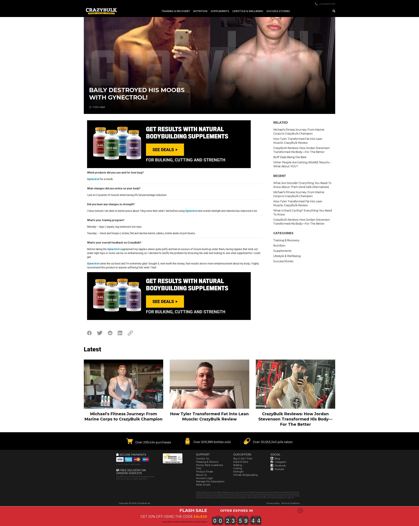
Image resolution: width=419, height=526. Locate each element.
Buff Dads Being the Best (290, 157)
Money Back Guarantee (209, 465)
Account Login (204, 478)
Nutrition (200, 11)
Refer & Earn (203, 484)
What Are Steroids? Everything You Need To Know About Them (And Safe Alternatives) (302, 185)
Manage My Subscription (210, 481)
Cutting (237, 468)
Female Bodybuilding (245, 474)
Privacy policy (273, 503)
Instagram (280, 462)
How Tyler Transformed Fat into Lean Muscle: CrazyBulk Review (297, 140)
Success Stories (278, 11)
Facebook (280, 465)
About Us (201, 474)
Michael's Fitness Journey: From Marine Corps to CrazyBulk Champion (298, 131)
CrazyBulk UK (143, 503)
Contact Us (202, 458)
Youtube (279, 469)
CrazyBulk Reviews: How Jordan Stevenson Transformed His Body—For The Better (301, 150)
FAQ (198, 468)
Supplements (220, 11)
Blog (277, 458)
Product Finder (204, 471)
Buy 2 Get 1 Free (242, 458)
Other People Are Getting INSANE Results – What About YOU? (302, 164)
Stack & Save (240, 461)
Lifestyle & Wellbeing (247, 11)
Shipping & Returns (207, 461)
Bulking (237, 465)
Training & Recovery (176, 11)
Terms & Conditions (290, 503)
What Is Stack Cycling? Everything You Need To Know (302, 212)
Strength (238, 471)
